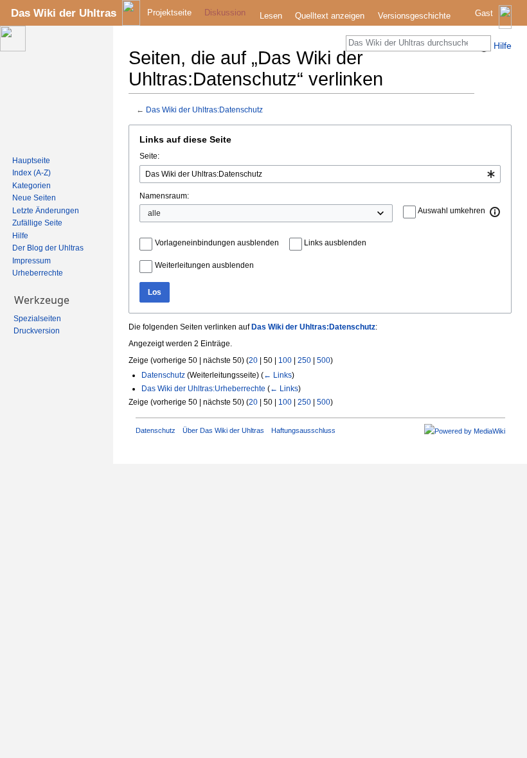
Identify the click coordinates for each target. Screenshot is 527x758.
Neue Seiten (34, 197)
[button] (495, 212)
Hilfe (20, 235)
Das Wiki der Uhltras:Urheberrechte (203, 388)
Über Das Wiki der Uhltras (223, 430)
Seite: (149, 156)
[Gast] (494, 22)
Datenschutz (163, 375)
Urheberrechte (37, 273)
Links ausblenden (335, 242)
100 (285, 360)
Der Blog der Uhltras (48, 247)
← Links (278, 375)
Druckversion (36, 330)
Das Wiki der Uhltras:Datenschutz (204, 109)
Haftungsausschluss (303, 430)
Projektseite (169, 12)
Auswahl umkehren (451, 210)
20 (253, 360)
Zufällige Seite (37, 222)
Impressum (31, 260)
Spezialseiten (37, 318)
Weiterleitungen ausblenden (204, 265)
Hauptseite (31, 160)
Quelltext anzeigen (329, 16)
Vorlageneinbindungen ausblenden (217, 242)
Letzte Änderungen (45, 210)
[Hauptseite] (51, 87)
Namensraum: (164, 195)
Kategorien (31, 185)
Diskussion (225, 12)
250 (304, 360)
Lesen (271, 16)
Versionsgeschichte (414, 16)
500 (323, 360)
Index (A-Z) (31, 172)
